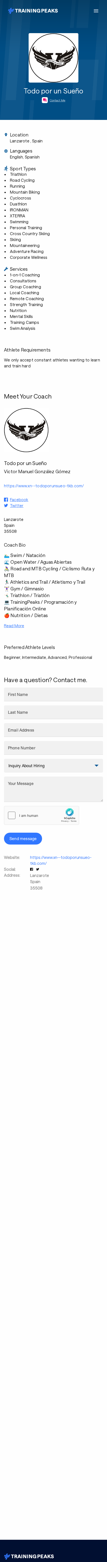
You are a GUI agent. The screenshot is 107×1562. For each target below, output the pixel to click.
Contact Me (57, 100)
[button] (32, 869)
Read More (14, 625)
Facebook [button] (19, 499)
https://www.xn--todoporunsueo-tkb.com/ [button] (44, 485)
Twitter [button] (16, 505)
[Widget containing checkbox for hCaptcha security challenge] (41, 815)
